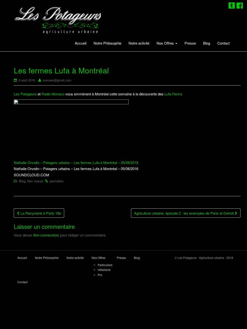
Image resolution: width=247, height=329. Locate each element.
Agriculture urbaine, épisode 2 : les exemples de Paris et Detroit (184, 213)
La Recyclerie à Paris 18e (40, 213)
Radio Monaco (52, 93)
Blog (206, 43)
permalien (56, 181)
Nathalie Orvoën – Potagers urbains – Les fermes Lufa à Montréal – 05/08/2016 (76, 162)
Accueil (80, 43)
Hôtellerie (104, 270)
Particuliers (105, 265)
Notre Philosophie (107, 43)
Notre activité (139, 43)
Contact (223, 43)
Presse (190, 43)
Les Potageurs (25, 93)
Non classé (35, 181)
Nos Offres (166, 43)
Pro (100, 275)
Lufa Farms (173, 93)
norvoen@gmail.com (57, 80)
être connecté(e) (46, 234)
